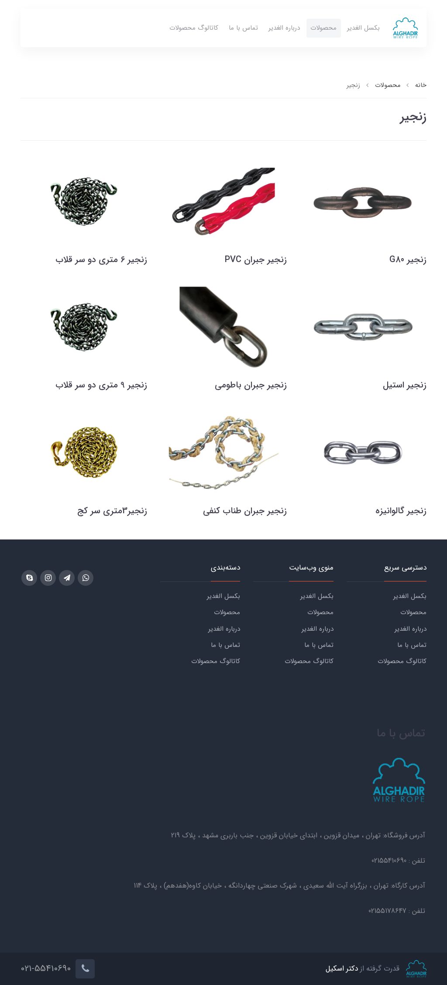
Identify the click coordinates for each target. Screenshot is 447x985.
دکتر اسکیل (342, 969)
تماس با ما (243, 28)
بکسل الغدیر (363, 28)
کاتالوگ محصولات (193, 28)
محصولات (323, 28)
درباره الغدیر (284, 28)
